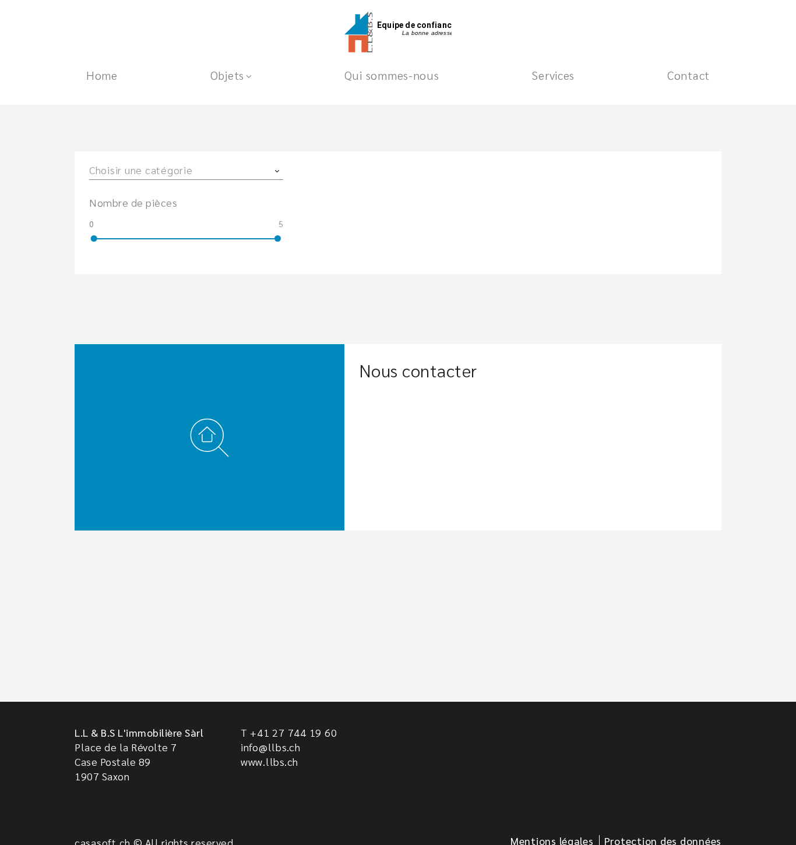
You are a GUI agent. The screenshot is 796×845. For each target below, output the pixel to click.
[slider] (94, 238)
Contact (688, 75)
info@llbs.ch (271, 747)
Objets (227, 75)
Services (553, 75)
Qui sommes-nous (391, 75)
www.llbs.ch (269, 761)
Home (102, 75)
